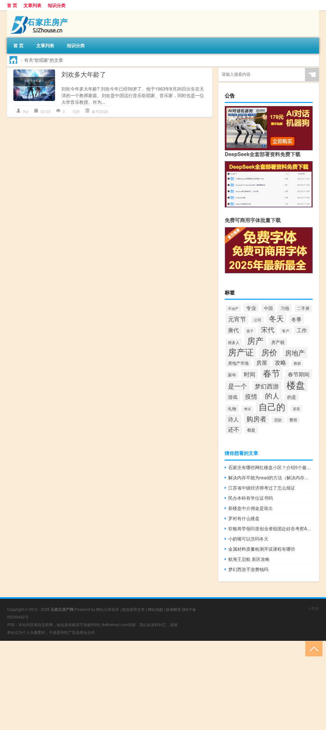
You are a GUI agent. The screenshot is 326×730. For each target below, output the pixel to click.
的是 (291, 397)
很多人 (233, 342)
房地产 (295, 352)
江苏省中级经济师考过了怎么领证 (261, 487)
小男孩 (313, 608)
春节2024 (100, 111)
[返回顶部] (312, 648)
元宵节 (237, 318)
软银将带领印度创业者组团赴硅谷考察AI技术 (270, 528)
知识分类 (57, 5)
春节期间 (298, 374)
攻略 (280, 362)
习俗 (284, 308)
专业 (251, 307)
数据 (297, 363)
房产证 (241, 352)
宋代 (267, 329)
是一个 (237, 385)
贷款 (278, 419)
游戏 (232, 396)
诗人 (233, 419)
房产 (255, 340)
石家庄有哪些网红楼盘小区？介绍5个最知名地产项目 (270, 467)
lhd (25, 111)
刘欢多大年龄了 (83, 74)
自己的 (272, 406)
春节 (271, 373)
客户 (285, 330)
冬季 (296, 319)
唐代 (233, 330)
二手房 (303, 308)
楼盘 (296, 384)
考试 (247, 408)
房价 (269, 352)
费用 (293, 419)
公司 (257, 319)
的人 (272, 395)
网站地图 (155, 609)
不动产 (233, 308)
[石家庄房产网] (40, 12)
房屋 (261, 362)
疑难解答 (173, 609)
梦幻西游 (267, 386)
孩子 (249, 330)
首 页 (12, 5)
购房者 (256, 418)
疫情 (251, 396)
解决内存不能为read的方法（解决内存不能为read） (270, 477)
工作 (302, 330)
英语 (296, 408)
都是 (251, 430)
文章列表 (32, 5)
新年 (232, 375)
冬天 (276, 318)
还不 (233, 429)
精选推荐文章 (133, 609)
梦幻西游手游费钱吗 (248, 569)
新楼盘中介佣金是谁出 (250, 508)
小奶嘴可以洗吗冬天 (248, 538)
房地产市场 (238, 363)
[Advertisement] (163, 685)
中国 (268, 308)
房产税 (278, 342)
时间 (249, 374)
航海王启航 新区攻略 (249, 559)
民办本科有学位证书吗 (250, 498)
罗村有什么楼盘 (243, 518)
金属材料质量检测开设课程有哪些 (261, 549)
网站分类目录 (107, 609)
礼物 (232, 408)
